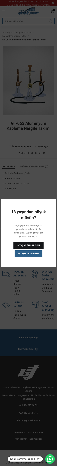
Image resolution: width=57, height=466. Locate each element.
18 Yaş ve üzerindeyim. (28, 245)
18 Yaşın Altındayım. (28, 253)
